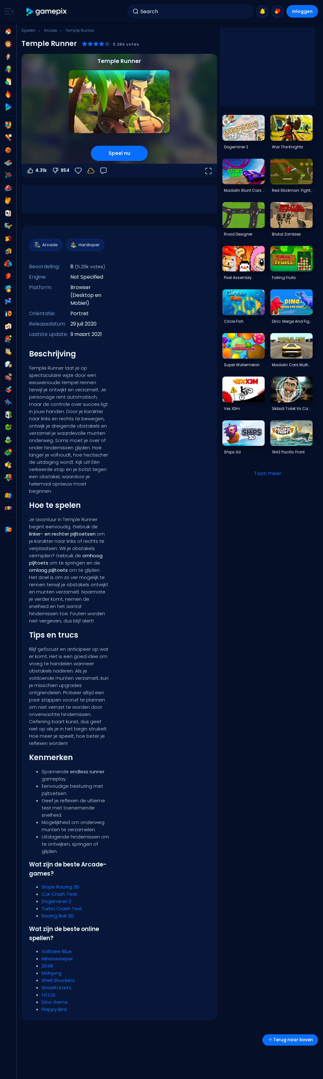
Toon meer (267, 473)
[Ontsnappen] (8, 251)
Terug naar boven (293, 1040)
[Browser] (8, 276)
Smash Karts (56, 987)
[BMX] (8, 175)
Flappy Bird (54, 1009)
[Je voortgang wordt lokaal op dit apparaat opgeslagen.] (91, 170)
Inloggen (302, 11)
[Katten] (8, 200)
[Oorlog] (8, 452)
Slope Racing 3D (60, 886)
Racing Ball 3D (58, 915)
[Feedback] (103, 170)
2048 (47, 966)
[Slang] (8, 427)
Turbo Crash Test (62, 908)
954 (65, 170)
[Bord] (8, 162)
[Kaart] (8, 213)
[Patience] (8, 414)
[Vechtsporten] (8, 263)
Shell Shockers (58, 980)
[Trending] (8, 94)
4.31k (41, 170)
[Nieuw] (8, 82)
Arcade (50, 30)
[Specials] (8, 107)
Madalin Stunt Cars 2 (244, 190)
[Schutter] (8, 402)
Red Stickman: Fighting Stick (292, 190)
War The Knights (287, 147)
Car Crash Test (59, 894)
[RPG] (8, 389)
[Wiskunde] (8, 351)
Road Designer (238, 234)
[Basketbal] (8, 150)
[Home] (8, 31)
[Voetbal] (8, 440)
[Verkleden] (8, 238)
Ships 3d (232, 452)
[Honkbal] (8, 137)
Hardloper (89, 245)
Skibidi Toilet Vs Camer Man (292, 408)
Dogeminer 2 (56, 901)
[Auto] (8, 188)
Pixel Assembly (238, 277)
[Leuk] (8, 288)
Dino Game (55, 1002)
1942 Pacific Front (288, 452)
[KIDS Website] (8, 508)
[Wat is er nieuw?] (262, 11)
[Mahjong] (8, 326)
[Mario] (8, 339)
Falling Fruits (284, 277)
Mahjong (52, 973)
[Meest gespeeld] (8, 56)
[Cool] (8, 225)
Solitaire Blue (57, 951)
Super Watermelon (242, 364)
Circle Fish (234, 321)
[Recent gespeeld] (8, 44)
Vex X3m (232, 408)
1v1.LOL (49, 994)
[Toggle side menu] (8, 11)
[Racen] (8, 377)
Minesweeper (57, 958)
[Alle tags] (8, 495)
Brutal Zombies (286, 234)
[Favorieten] (277, 11)
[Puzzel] (8, 364)
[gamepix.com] (46, 11)
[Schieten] (8, 301)
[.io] (8, 314)
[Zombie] (8, 477)
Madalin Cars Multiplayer (292, 364)
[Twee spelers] (8, 125)
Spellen (28, 30)
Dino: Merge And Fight (292, 321)
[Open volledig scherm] (208, 170)
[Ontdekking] (8, 69)
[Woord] (8, 465)
